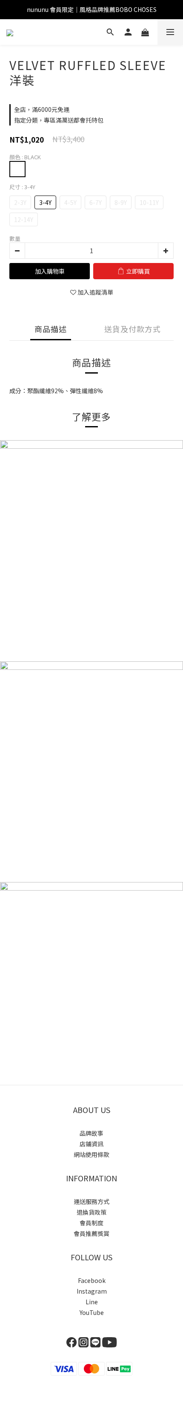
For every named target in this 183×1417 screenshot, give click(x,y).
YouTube (92, 1312)
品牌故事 (91, 1133)
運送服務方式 (91, 1201)
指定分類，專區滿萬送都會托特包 (58, 120)
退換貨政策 (91, 1212)
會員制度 (91, 1222)
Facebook (92, 1280)
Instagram (92, 1291)
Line (92, 1301)
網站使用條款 (91, 1154)
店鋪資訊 (91, 1143)
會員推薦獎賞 (91, 1233)
